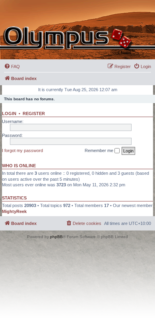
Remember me (99, 150)
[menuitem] (12, 66)
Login (9, 113)
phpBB (56, 236)
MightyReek (14, 211)
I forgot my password (22, 150)
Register (34, 113)
